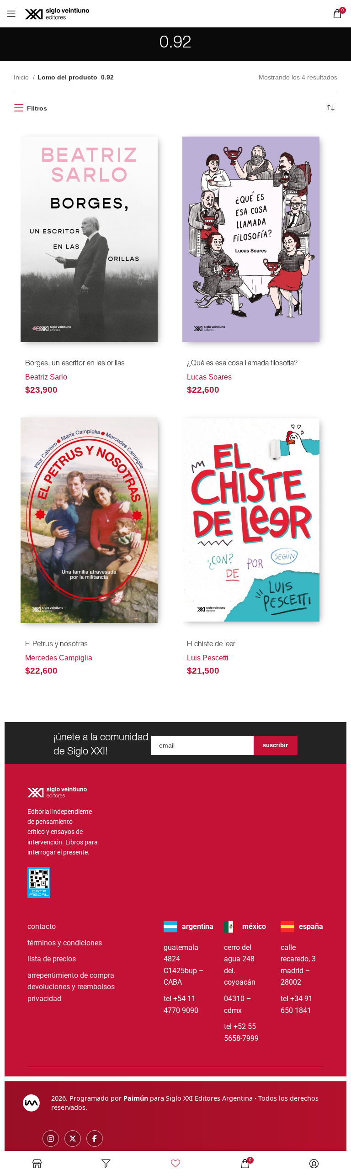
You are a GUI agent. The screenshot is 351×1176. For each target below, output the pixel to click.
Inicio (22, 77)
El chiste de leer (211, 645)
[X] (72, 1138)
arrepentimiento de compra (70, 975)
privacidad (44, 998)
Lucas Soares (209, 377)
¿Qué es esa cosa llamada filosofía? (242, 364)
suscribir (275, 745)
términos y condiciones (64, 943)
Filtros (37, 108)
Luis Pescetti (208, 658)
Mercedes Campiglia (58, 658)
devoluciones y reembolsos (71, 986)
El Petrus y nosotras (56, 645)
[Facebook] (94, 1138)
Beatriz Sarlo (46, 377)
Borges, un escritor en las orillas (75, 364)
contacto (41, 926)
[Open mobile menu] (11, 14)
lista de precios (51, 959)
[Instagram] (51, 1138)
